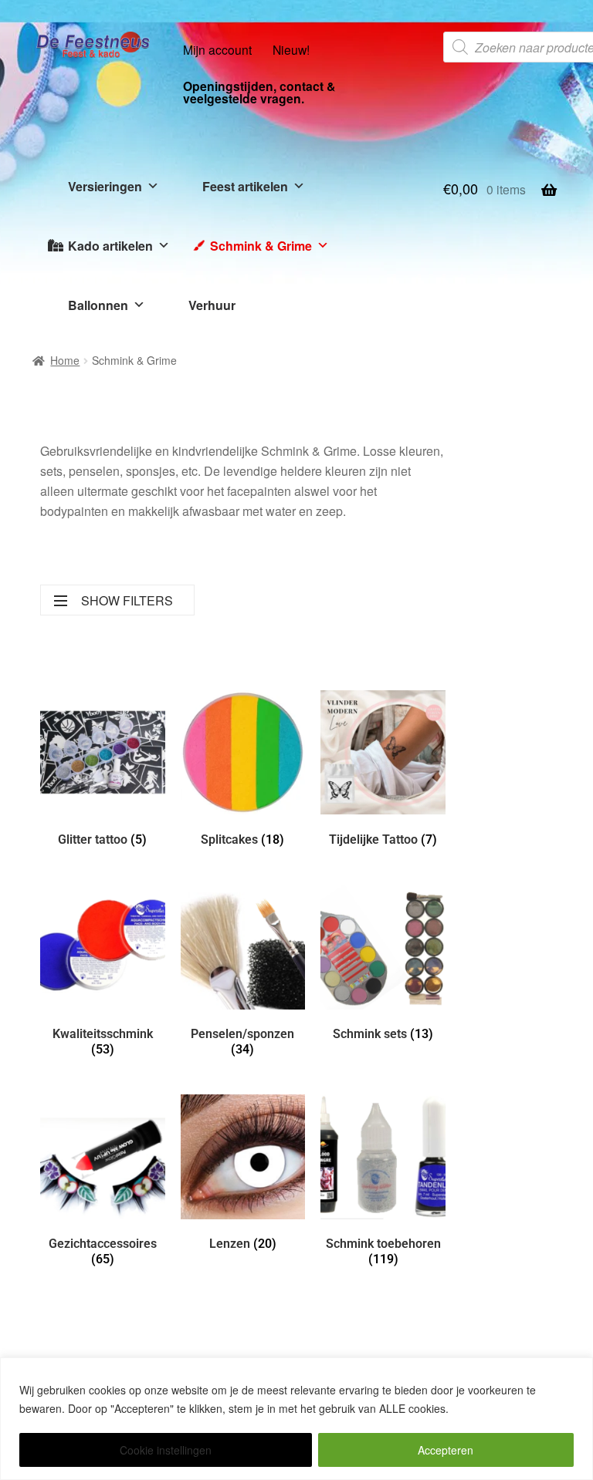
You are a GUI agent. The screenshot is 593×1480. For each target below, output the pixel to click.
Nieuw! (291, 49)
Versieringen (105, 186)
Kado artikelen (110, 246)
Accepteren (445, 1450)
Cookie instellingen (166, 1450)
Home (65, 360)
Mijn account (217, 49)
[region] (296, 1418)
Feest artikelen (245, 186)
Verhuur (212, 305)
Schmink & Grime (261, 246)
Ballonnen (98, 305)
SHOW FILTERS (127, 600)
